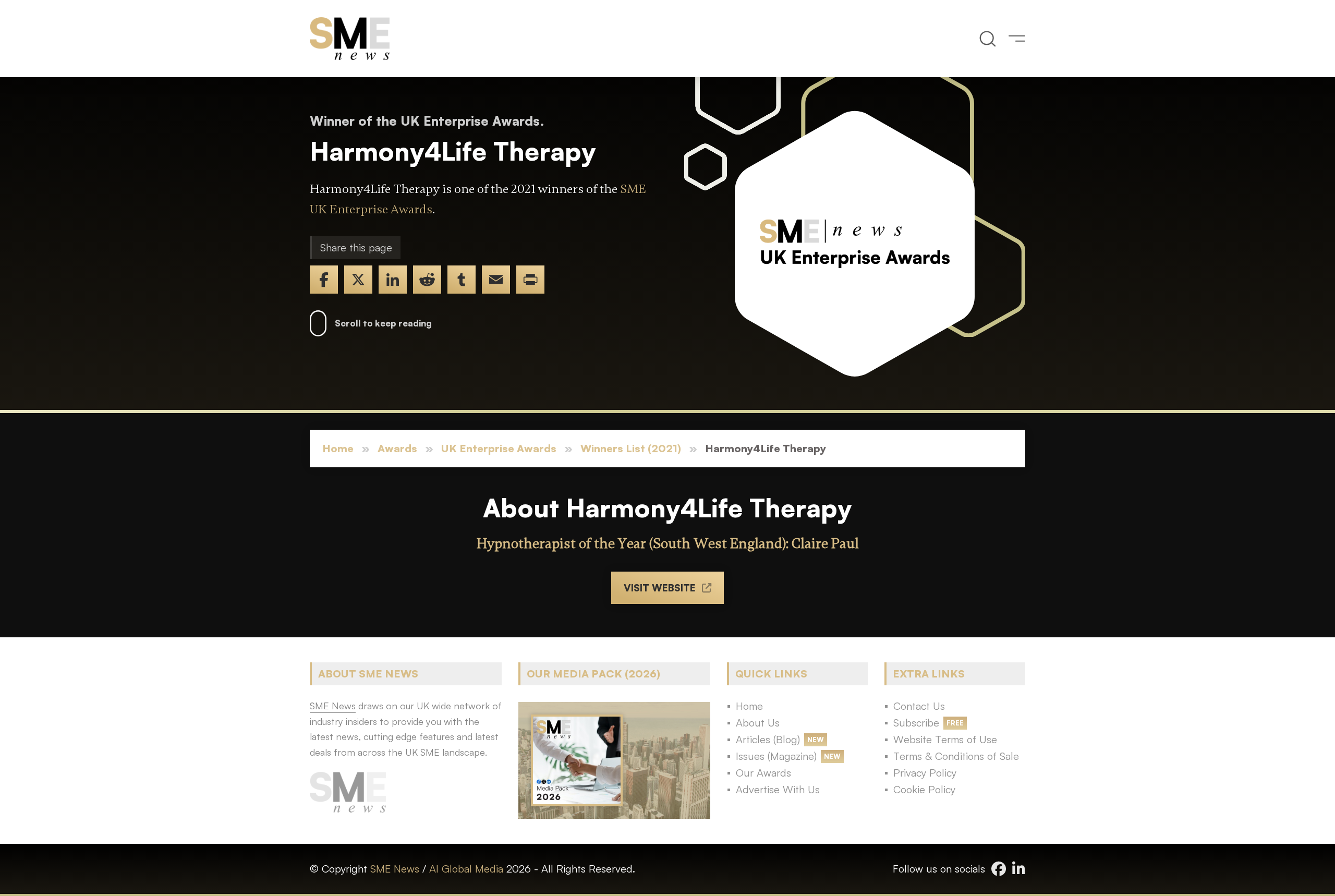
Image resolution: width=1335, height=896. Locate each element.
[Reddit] (427, 279)
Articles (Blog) (768, 739)
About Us (758, 722)
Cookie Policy (924, 789)
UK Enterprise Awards (498, 448)
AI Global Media (466, 868)
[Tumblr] (461, 279)
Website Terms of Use (945, 739)
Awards (397, 448)
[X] (358, 279)
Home (338, 448)
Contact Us (919, 705)
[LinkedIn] (393, 279)
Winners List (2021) (630, 448)
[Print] (530, 279)
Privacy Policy (924, 772)
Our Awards (763, 772)
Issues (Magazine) (776, 755)
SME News (394, 868)
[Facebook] (324, 279)
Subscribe (916, 722)
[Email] (496, 279)
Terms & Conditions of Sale (956, 755)
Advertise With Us (778, 789)
